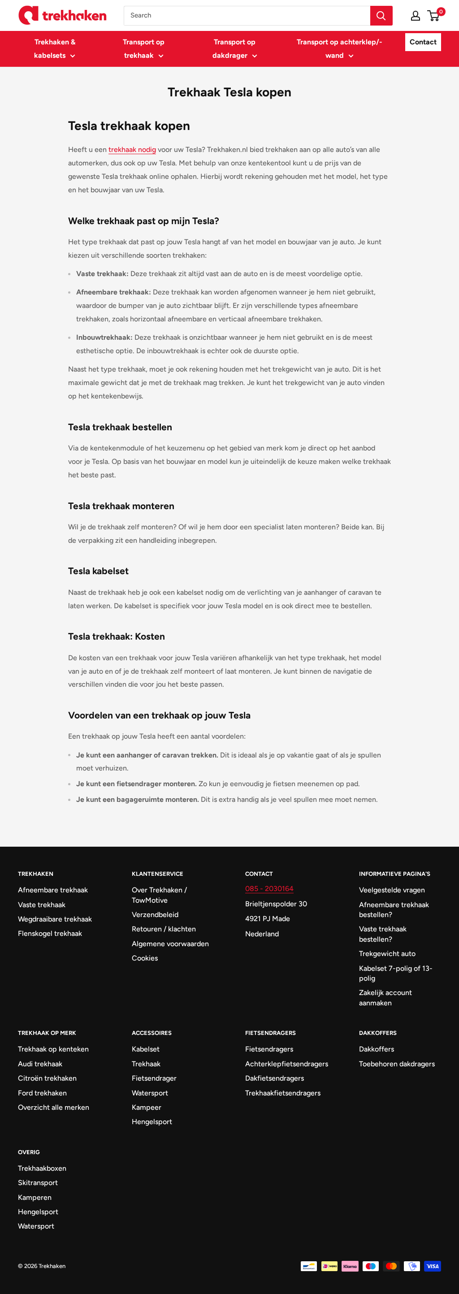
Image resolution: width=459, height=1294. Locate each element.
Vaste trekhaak (41, 904)
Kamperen (35, 1197)
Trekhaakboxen (42, 1168)
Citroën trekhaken (47, 1078)
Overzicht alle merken (53, 1107)
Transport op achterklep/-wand (339, 49)
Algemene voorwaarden (170, 943)
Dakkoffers (376, 1049)
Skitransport (38, 1182)
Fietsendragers (269, 1049)
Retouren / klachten (164, 929)
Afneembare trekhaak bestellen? (394, 909)
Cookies (145, 958)
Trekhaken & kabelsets (54, 49)
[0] (433, 15)
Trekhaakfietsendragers (282, 1093)
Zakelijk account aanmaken (385, 997)
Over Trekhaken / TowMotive (159, 895)
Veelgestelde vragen (392, 890)
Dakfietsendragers (274, 1078)
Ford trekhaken (42, 1093)
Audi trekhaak (40, 1064)
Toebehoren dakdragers (397, 1064)
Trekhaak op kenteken (53, 1049)
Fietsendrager (154, 1078)
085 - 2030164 (269, 888)
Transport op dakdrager (234, 49)
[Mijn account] (415, 16)
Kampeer (146, 1107)
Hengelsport (152, 1121)
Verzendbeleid (155, 914)
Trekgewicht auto (387, 953)
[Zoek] (381, 16)
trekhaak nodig (132, 149)
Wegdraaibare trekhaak (55, 919)
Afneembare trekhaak (53, 890)
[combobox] (247, 16)
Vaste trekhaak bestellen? (383, 934)
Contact (423, 42)
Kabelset (146, 1049)
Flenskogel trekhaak (50, 933)
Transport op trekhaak (144, 49)
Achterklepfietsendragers (286, 1064)
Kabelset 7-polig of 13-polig (396, 973)
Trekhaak (146, 1064)
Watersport (150, 1093)
